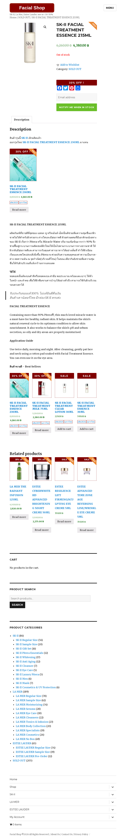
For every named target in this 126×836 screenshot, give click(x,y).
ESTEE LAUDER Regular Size (33, 747)
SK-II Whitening (25, 657)
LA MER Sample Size (28, 700)
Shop (13, 786)
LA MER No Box (25, 739)
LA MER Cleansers (27, 717)
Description (21, 119)
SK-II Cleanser (24, 665)
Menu (110, 7)
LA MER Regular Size (28, 695)
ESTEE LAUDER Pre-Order (31, 756)
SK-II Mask (22, 683)
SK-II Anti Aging (25, 661)
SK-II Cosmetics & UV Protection (36, 687)
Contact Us (66, 834)
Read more (19, 209)
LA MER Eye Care (26, 713)
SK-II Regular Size (27, 640)
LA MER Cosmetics (27, 734)
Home (13, 17)
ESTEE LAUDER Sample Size (33, 751)
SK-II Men (22, 678)
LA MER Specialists (28, 730)
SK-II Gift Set (23, 648)
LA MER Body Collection (31, 726)
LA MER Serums (25, 708)
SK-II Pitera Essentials (29, 652)
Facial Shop (32, 7)
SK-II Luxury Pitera (27, 674)
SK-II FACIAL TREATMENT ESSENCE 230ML (51, 142)
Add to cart (64, 428)
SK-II (24, 137)
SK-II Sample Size (26, 644)
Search (17, 604)
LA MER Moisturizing (29, 704)
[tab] (21, 119)
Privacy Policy (81, 834)
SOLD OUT (24, 17)
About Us (55, 834)
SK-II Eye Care (24, 670)
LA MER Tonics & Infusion (32, 721)
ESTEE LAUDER (22, 743)
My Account (17, 817)
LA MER (17, 691)
